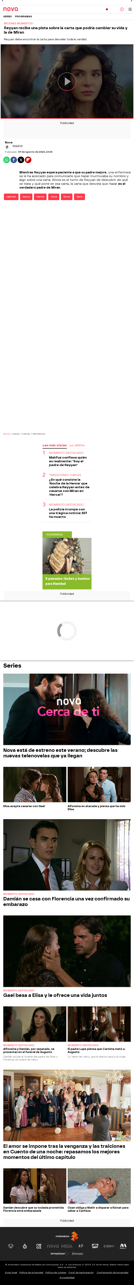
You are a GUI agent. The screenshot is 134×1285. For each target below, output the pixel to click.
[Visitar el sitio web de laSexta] (25, 1246)
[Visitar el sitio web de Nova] (53, 1246)
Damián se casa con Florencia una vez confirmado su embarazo (66, 901)
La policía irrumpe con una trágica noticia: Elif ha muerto (68, 513)
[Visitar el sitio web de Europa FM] (109, 1246)
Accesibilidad (67, 1277)
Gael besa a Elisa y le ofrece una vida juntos (55, 995)
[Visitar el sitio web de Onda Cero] (95, 1246)
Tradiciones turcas (65, 475)
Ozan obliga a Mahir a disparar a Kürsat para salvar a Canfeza (98, 1209)
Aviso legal (11, 1272)
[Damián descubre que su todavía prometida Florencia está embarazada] (34, 1186)
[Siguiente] (131, 1)
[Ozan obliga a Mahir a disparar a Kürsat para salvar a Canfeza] (99, 1186)
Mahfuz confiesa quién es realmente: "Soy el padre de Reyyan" (68, 461)
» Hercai (25, 433)
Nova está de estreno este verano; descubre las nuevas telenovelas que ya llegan (60, 753)
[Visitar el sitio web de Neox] (39, 1246)
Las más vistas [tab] (54, 445)
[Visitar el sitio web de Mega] (67, 1246)
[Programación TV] (114, 9)
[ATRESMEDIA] (67, 1236)
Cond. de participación (81, 1272)
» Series (15, 433)
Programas (23, 16)
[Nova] (17, 9)
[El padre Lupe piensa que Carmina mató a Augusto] (99, 1024)
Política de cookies (55, 1272)
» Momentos (38, 433)
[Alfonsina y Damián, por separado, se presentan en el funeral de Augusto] (34, 1024)
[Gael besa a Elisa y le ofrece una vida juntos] (67, 951)
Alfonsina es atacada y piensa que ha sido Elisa (97, 808)
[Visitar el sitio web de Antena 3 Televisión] (11, 1246)
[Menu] (130, 9)
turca (54, 196)
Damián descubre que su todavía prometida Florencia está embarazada (33, 1209)
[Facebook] (7, 147)
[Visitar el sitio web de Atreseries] (81, 1246)
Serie (79, 196)
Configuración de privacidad (112, 1272)
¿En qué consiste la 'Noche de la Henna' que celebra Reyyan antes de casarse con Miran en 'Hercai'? (69, 487)
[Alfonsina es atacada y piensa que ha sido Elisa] (99, 785)
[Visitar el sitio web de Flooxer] (77, 1253)
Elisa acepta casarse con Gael (24, 806)
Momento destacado (66, 452)
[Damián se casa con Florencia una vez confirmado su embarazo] (67, 855)
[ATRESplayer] (122, 9)
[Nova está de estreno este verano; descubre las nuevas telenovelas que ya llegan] (67, 710)
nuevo (26, 196)
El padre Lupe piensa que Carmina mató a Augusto (96, 1050)
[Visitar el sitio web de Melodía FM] (123, 1246)
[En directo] (107, 9)
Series (7, 16)
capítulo (11, 196)
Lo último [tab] (77, 445)
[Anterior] (2, 1)
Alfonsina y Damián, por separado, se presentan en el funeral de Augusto (28, 1050)
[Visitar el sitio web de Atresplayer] (60, 1253)
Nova (66, 196)
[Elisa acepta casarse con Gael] (34, 785)
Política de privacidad (31, 1272)
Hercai (40, 196)
